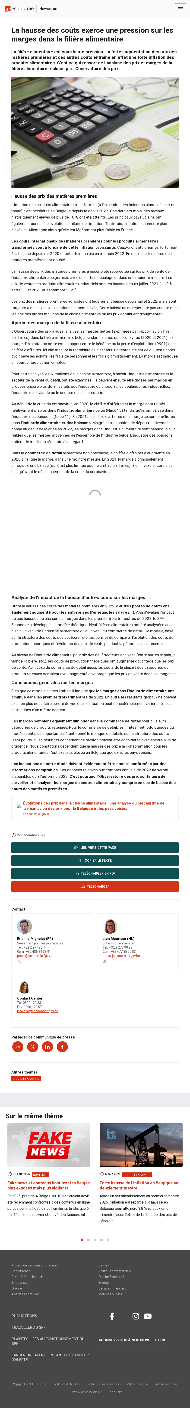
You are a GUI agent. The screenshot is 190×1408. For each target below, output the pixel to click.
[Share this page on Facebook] (62, 1046)
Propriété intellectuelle (28, 1277)
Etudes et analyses (26, 1078)
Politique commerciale (114, 1271)
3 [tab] (95, 1240)
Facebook (112, 1315)
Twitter (102, 1315)
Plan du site (115, 1392)
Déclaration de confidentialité (104, 1384)
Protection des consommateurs (35, 1265)
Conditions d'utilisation (66, 1384)
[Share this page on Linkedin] (47, 1046)
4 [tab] (101, 1240)
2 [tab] (88, 1240)
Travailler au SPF (29, 1327)
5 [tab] (108, 1240)
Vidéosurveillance (137, 1384)
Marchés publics (110, 1294)
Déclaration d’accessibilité (86, 1392)
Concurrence (21, 1271)
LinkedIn (124, 1315)
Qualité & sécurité (111, 1277)
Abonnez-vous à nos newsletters (132, 1340)
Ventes (103, 1265)
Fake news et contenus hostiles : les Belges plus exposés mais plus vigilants (48, 1185)
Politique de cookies (165, 1384)
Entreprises (20, 1282)
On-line (17, 1288)
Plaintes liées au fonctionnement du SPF (48, 1341)
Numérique (40, 1175)
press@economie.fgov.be (35, 956)
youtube (147, 1315)
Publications (24, 1316)
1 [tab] (82, 1240)
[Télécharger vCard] (84, 921)
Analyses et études (26, 1294)
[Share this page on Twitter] (32, 1046)
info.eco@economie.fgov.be (37, 1011)
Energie (104, 1282)
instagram (136, 1315)
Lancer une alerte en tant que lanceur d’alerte (50, 1357)
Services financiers (112, 1288)
